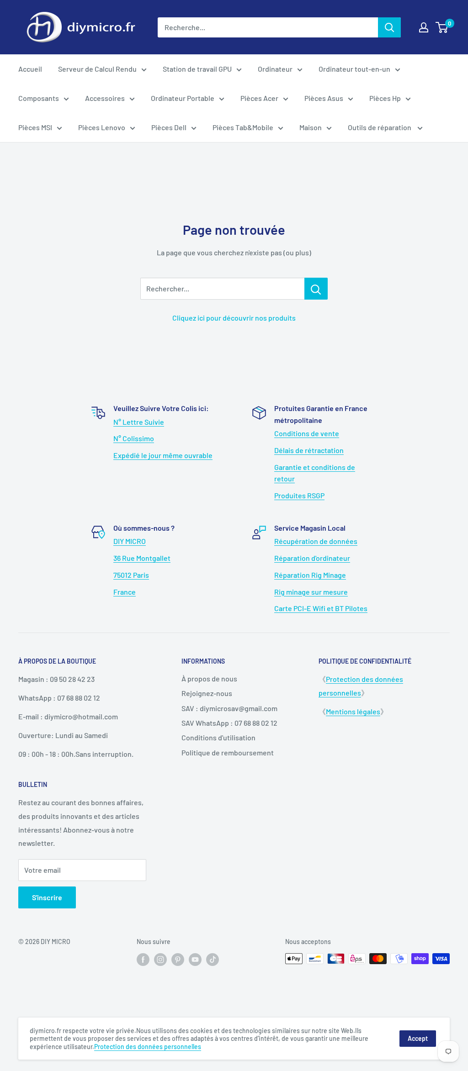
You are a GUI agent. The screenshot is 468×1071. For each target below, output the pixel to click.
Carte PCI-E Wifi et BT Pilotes (320, 608)
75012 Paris (131, 574)
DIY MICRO (129, 541)
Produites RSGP (299, 495)
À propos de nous (209, 678)
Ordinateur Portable (182, 98)
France (124, 591)
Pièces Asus (323, 98)
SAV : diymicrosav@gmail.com (229, 708)
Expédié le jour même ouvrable (163, 455)
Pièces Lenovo (101, 127)
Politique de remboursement (227, 752)
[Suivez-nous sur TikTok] (212, 959)
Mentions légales (353, 711)
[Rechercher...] (316, 289)
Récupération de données (315, 541)
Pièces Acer (259, 98)
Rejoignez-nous (206, 693)
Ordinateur (275, 68)
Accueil (30, 68)
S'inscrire (47, 897)
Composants (38, 98)
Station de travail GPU (197, 68)
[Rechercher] (389, 27)
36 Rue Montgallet (141, 558)
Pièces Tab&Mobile (243, 127)
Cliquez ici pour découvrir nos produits (234, 317)
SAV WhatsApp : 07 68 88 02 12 (229, 722)
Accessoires (105, 98)
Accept (418, 1038)
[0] (442, 27)
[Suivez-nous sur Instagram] (160, 959)
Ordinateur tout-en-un (354, 68)
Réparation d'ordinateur (312, 558)
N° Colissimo (133, 438)
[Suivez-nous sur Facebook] (143, 959)
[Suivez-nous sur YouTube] (195, 959)
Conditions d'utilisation (218, 737)
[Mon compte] (423, 27)
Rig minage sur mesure (311, 591)
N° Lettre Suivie (138, 421)
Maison (310, 127)
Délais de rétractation (309, 450)
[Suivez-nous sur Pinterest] (177, 959)
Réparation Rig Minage (310, 574)
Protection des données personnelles (147, 1046)
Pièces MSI (35, 127)
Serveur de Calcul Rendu (97, 68)
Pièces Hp (385, 98)
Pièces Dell (168, 127)
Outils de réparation (380, 127)
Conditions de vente (306, 433)
